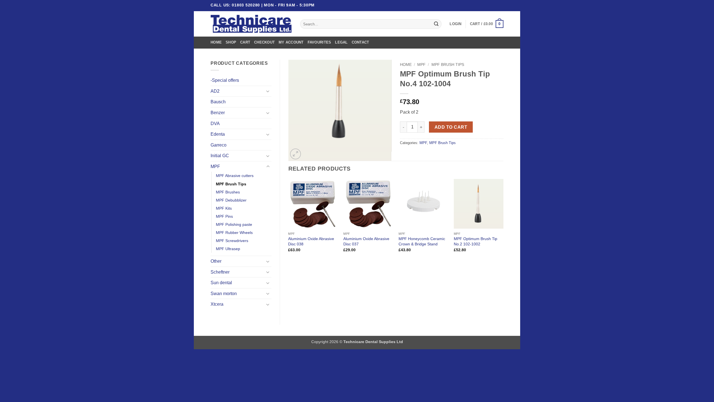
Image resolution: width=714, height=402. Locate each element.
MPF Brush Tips (231, 184)
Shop (231, 42)
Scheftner (220, 272)
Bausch (218, 101)
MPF (215, 166)
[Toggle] (268, 91)
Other (216, 261)
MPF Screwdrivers (232, 240)
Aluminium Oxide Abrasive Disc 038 (311, 241)
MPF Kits (224, 208)
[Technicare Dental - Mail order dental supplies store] (251, 24)
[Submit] (436, 24)
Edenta (218, 134)
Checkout (264, 42)
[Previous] (288, 220)
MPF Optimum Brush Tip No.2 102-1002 (475, 241)
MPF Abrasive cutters (235, 175)
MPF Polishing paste (234, 224)
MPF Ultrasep (228, 249)
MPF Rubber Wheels (234, 232)
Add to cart (451, 127)
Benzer (218, 112)
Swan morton (224, 293)
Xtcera (217, 304)
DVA (215, 123)
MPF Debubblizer (231, 200)
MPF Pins (224, 216)
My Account (291, 42)
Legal (341, 42)
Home (216, 42)
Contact (360, 42)
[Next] (503, 220)
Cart (245, 42)
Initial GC (220, 155)
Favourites (319, 42)
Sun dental (221, 282)
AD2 (215, 91)
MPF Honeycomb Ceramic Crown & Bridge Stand (422, 241)
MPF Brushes (228, 192)
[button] (455, 24)
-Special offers (225, 80)
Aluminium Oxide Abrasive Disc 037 (366, 241)
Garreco (218, 145)
